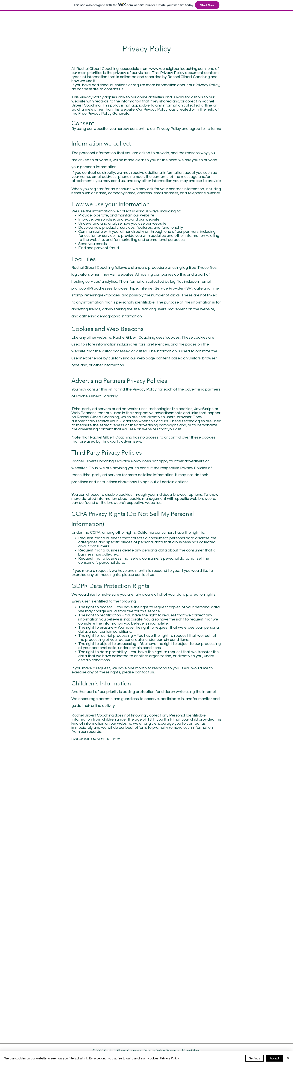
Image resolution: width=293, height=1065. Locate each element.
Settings (254, 1058)
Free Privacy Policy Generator (104, 113)
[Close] (287, 1058)
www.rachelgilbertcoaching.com (177, 69)
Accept (274, 1058)
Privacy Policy (154, 1050)
